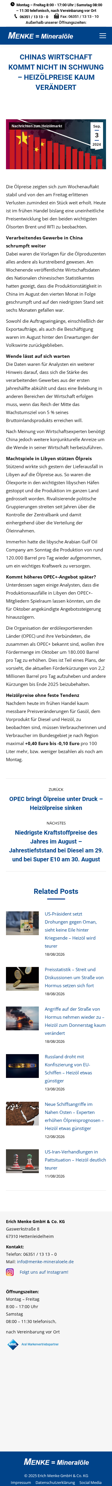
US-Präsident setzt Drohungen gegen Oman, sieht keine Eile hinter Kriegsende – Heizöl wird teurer (71, 930)
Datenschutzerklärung (55, 1482)
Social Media (90, 1482)
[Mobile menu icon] (102, 35)
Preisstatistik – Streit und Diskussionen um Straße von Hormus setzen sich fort (74, 977)
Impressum (21, 1482)
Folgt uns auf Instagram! (44, 1272)
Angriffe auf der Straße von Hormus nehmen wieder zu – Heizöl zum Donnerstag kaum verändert (75, 1021)
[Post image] (22, 923)
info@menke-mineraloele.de (45, 1261)
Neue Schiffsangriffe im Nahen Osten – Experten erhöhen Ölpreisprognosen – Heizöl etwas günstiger (74, 1116)
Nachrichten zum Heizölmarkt (37, 126)
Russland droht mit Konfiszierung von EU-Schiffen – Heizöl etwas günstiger (68, 1069)
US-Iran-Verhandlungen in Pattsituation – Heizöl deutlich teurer (75, 1160)
